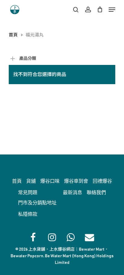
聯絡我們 (96, 192)
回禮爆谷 (102, 181)
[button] (112, 10)
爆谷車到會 (76, 181)
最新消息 (72, 192)
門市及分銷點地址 (37, 202)
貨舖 (31, 181)
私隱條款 (27, 214)
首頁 (13, 35)
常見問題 (27, 192)
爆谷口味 (50, 181)
